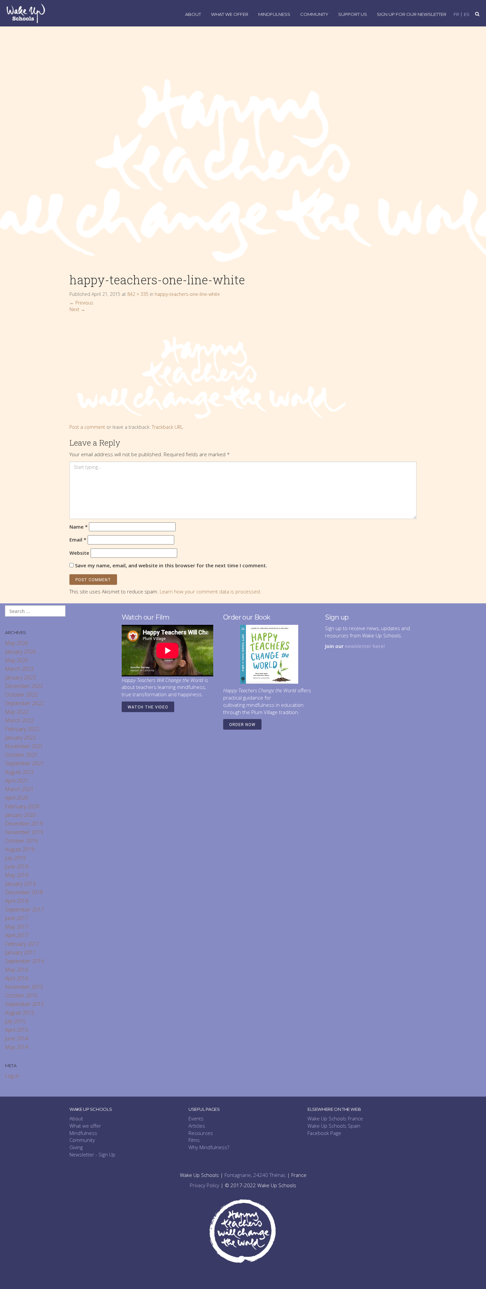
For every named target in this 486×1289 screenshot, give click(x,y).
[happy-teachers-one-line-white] (208, 367)
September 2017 (24, 909)
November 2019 (24, 832)
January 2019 (20, 883)
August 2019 (19, 849)
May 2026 (16, 643)
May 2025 (16, 660)
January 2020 (20, 815)
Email (77, 539)
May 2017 (16, 926)
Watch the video (148, 707)
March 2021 (19, 789)
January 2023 (20, 677)
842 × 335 (137, 294)
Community (314, 14)
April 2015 (16, 1029)
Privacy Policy (204, 1185)
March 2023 (19, 668)
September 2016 (24, 961)
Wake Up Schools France (335, 1118)
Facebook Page (324, 1133)
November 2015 (24, 986)
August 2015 (19, 1012)
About (193, 14)
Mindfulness (274, 14)
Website (79, 552)
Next (77, 309)
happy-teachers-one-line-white (187, 294)
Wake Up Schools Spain (333, 1125)
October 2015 (21, 995)
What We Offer (229, 14)
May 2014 (16, 1047)
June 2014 (16, 1038)
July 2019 (15, 858)
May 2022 (16, 711)
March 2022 (19, 720)
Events (196, 1118)
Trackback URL (167, 427)
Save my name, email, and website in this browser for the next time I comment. (171, 565)
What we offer (85, 1125)
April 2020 (16, 797)
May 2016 (16, 969)
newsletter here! (365, 646)
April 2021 (16, 780)
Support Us (352, 14)
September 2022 (24, 703)
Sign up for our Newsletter (411, 14)
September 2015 (24, 1004)
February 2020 (22, 806)
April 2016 (16, 978)
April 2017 (16, 935)
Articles (196, 1125)
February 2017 (22, 943)
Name (78, 526)
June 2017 (16, 918)
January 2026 (20, 651)
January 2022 (20, 737)
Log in (12, 1075)
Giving (76, 1147)
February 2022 (22, 729)
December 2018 (24, 892)
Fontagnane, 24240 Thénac (255, 1175)
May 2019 (16, 875)
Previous (81, 303)
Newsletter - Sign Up (92, 1154)
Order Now (242, 724)
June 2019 (16, 866)
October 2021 (21, 754)
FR (456, 14)
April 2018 (16, 901)
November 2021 (24, 746)
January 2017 (20, 952)
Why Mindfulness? (208, 1147)
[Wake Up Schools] (26, 13)
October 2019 (21, 840)
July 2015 (15, 1021)
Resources (200, 1133)
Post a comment (87, 427)
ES (466, 14)
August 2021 (19, 772)
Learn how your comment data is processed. (210, 591)
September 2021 (24, 763)
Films (194, 1140)
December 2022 (24, 686)
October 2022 (21, 694)
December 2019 (24, 823)
